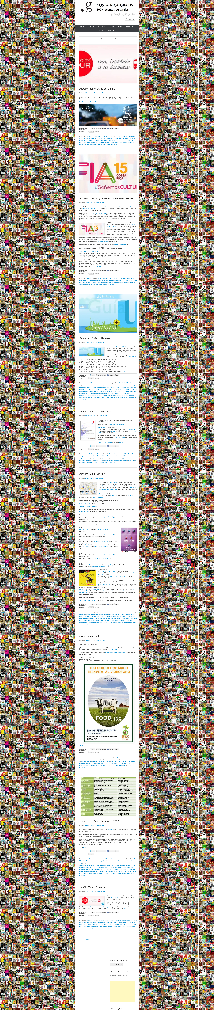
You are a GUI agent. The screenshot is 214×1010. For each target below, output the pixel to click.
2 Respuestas (91, 624)
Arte (88, 136)
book (119, 614)
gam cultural (128, 140)
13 (118, 612)
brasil (101, 456)
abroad (133, 612)
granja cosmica (122, 867)
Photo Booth (88, 544)
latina (100, 869)
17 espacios (113, 495)
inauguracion (130, 458)
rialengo (119, 395)
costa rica (109, 138)
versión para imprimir (117, 424)
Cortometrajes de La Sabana (101, 558)
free (117, 140)
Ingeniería (99, 393)
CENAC (120, 278)
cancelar (115, 278)
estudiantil (87, 391)
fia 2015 (126, 280)
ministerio (130, 282)
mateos (116, 282)
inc (89, 763)
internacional (94, 282)
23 (122, 383)
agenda (81, 138)
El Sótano (81, 533)
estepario (108, 924)
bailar (131, 861)
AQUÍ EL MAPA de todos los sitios (89, 506)
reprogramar (99, 284)
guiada (125, 458)
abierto (124, 136)
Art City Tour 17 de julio (92, 474)
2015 (118, 136)
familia (109, 140)
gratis (133, 140)
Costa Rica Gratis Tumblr (129, 14)
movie (121, 763)
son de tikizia (109, 397)
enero (94, 924)
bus (104, 456)
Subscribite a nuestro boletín (87, 600)
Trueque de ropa (84, 502)
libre (94, 142)
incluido (133, 618)
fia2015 (131, 280)
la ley (99, 282)
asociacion (122, 385)
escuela (127, 389)
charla (103, 922)
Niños (98, 136)
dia (89, 140)
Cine (90, 136)
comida (117, 759)
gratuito (81, 142)
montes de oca (131, 393)
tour (98, 462)
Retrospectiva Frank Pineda (105, 529)
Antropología (104, 385)
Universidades (106, 383)
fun (120, 140)
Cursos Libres (116, 26)
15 (116, 136)
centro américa (101, 387)
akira (106, 861)
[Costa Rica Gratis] (107, 6)
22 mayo (111, 757)
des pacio (93, 458)
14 (117, 383)
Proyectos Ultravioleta (94, 516)
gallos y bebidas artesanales (101, 546)
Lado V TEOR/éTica (84, 529)
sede (80, 397)
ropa (83, 622)
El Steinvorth (83, 592)
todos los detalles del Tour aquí (99, 907)
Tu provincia (102, 26)
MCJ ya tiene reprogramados (98, 213)
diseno (98, 458)
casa (119, 456)
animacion (99, 614)
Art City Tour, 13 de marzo (93, 887)
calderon (108, 456)
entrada (92, 140)
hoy (91, 142)
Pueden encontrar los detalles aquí (89, 102)
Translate (112, 30)
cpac (85, 280)
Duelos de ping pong (103, 544)
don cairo (111, 865)
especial (97, 140)
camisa (84, 387)
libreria (87, 460)
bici (93, 456)
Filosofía (115, 391)
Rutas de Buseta (120, 437)
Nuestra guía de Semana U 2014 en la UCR (119, 347)
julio (86, 620)
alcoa (109, 861)
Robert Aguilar (95, 589)
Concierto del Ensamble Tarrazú (99, 566)
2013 (125, 612)
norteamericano (118, 460)
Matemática (113, 393)
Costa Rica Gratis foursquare (126, 14)
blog (94, 138)
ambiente (93, 614)
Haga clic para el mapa (105, 442)
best (126, 385)
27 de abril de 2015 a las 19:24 (88, 251)
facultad (100, 391)
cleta (84, 458)
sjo (133, 460)
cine (101, 138)
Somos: (101, 30)
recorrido (125, 460)
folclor (125, 924)
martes (106, 282)
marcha (98, 763)
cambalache (114, 456)
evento (105, 140)
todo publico (109, 622)
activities (84, 385)
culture (105, 389)
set (88, 144)
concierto (123, 387)
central (128, 456)
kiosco (83, 460)
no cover (127, 620)
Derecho (112, 389)
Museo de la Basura (84, 550)
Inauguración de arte (90, 524)
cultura (131, 138)
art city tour (87, 138)
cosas (104, 138)
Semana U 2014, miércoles (94, 338)
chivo (111, 387)
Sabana (130, 460)
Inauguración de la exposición (101, 541)
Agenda (91, 26)
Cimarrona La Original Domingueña (113, 591)
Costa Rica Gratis (103, 93)
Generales (126, 391)
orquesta (86, 871)
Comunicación (117, 387)
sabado (93, 765)
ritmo (109, 871)
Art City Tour (101, 427)
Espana (103, 458)
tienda (95, 462)
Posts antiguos (84, 939)
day (86, 140)
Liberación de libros (85, 503)
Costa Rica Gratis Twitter (115, 14)
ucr (126, 397)
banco (90, 456)
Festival (94, 136)
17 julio (121, 612)
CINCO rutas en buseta (108, 486)
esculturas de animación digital (106, 517)
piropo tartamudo (97, 395)
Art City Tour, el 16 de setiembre (97, 88)
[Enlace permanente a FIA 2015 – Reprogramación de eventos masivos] (108, 173)
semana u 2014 (92, 397)
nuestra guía (132, 356)
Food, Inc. (114, 649)
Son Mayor (116, 397)
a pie (99, 432)
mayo (102, 763)
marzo (102, 926)
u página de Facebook (120, 244)
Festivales (129, 26)
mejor (100, 142)
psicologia (113, 395)
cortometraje (82, 616)
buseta (113, 431)
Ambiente (89, 612)
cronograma (125, 138)
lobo (94, 926)
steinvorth (85, 462)
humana (93, 393)
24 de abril (82, 861)
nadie (84, 395)
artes (111, 278)
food (120, 761)
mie (103, 142)
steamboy (105, 873)
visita (106, 462)
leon (102, 282)
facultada (105, 391)
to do (99, 144)
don (119, 389)
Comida (94, 757)
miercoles (107, 142)
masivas (111, 282)
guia (85, 142)
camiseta (89, 387)
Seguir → (100, 266)
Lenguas (104, 393)
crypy (97, 389)
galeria (120, 458)
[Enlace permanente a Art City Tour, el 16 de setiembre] (108, 64)
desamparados (97, 280)
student (97, 622)
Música (93, 383)
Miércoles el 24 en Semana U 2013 (99, 821)
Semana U (98, 383)
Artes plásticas (114, 385)
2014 (120, 383)
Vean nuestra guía (103, 241)
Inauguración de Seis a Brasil (109, 560)
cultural (88, 458)
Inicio (82, 26)
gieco (135, 280)
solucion (103, 397)
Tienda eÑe (82, 524)
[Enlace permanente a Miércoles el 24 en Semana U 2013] (108, 796)
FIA (123, 280)
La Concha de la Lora (104, 584)
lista (97, 142)
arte (92, 138)
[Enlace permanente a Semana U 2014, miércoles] (108, 313)
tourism (103, 144)
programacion (123, 142)
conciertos (129, 278)
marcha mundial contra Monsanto (115, 652)
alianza (129, 453)
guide (88, 142)
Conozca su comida (90, 636)
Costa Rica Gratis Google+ (118, 14)
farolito (107, 458)
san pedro (131, 395)
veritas (84, 624)
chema (107, 387)
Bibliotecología (132, 385)
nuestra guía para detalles (90, 208)
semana (84, 144)
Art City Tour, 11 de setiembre (95, 411)
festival (114, 140)
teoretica (90, 462)
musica (106, 460)
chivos (124, 278)
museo (112, 142)
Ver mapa (132, 429)
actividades (132, 136)
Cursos (99, 858)
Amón (133, 453)
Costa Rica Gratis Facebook (111, 14)
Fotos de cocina (85, 546)
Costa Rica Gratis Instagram (133, 14)
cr (120, 138)
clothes (128, 614)
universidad (131, 397)
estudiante (132, 865)
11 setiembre (120, 453)
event (101, 140)
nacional (117, 142)
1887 (125, 453)
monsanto (116, 763)
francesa (115, 458)
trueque (126, 622)
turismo (108, 144)
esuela (87, 867)
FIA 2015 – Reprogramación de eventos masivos (106, 198)
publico (130, 142)
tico (96, 144)
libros (92, 620)
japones (96, 869)
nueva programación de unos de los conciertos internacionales (113, 207)
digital (123, 616)
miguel (126, 282)
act (127, 136)
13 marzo (103, 920)
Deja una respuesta (116, 144)
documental (97, 761)
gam (123, 140)
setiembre (92, 144)
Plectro (97, 871)
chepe (98, 138)
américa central (96, 385)
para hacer (89, 395)
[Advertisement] (122, 991)
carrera (94, 387)
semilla (98, 397)
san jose (87, 622)
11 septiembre (112, 453)
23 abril (126, 383)
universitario (126, 873)
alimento (86, 759)
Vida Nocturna (104, 136)
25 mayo (116, 757)
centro (132, 456)
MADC (91, 460)
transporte (120, 622)
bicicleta (133, 431)
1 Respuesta (111, 462)
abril (130, 383)
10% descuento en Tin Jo (107, 571)
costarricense (116, 138)
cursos (83, 140)
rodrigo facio (125, 395)
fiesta (111, 458)
